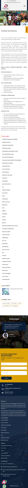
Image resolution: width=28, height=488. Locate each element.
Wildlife (4, 222)
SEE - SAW (4, 240)
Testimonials (5, 199)
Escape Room (5, 264)
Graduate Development (7, 163)
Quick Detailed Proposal (6, 445)
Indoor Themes (5, 172)
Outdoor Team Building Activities (10, 225)
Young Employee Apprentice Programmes (11, 160)
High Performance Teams (8, 154)
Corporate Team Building (8, 228)
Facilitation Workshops (7, 157)
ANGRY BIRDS (5, 243)
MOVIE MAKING (5, 246)
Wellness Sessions (6, 184)
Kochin (3, 216)
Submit (6, 378)
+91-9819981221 (10, 463)
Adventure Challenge (7, 175)
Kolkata (4, 219)
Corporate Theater (6, 261)
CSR (3, 187)
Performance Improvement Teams (10, 151)
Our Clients (5, 193)
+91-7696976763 (12, 0)
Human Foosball (6, 258)
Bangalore (4, 204)
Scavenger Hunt (6, 279)
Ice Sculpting (5, 276)
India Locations (6, 202)
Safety (3, 196)
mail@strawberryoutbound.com (13, 2)
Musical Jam (5, 270)
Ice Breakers (5, 181)
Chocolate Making (6, 273)
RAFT (3, 252)
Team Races (4, 178)
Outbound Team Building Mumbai (9, 139)
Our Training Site (6, 305)
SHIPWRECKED (5, 237)
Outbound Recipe (6, 166)
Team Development (6, 148)
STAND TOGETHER (5, 234)
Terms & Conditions (5, 455)
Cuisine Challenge (6, 267)
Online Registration (16, 288)
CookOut (4, 255)
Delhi (3, 207)
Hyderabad (4, 213)
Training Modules (6, 142)
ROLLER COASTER (5, 249)
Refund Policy (4, 458)
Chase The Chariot (6, 231)
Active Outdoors (6, 169)
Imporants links (4, 440)
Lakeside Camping (6, 190)
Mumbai (4, 210)
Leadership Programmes (7, 145)
